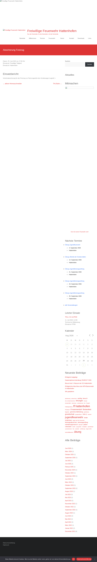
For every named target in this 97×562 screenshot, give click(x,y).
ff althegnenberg (68, 406)
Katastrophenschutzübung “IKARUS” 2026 (78, 380)
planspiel (81, 424)
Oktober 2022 (69, 507)
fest (84, 403)
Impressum (6, 545)
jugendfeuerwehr (74, 417)
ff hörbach (67, 409)
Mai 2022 (68, 519)
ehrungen (79, 401)
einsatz (85, 400)
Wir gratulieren (69, 391)
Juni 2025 (68, 464)
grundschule (69, 414)
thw (73, 428)
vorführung (82, 428)
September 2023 (70, 488)
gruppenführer (78, 414)
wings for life (89, 428)
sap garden (78, 426)
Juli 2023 (68, 494)
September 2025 (70, 457)
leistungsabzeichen (71, 422)
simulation (84, 426)
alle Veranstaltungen (71, 305)
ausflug (80, 398)
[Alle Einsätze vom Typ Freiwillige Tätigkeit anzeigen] (22, 63)
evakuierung (80, 403)
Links (89, 38)
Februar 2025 (69, 467)
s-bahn (73, 426)
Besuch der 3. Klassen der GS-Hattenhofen (78, 383)
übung (77, 431)
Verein (62, 38)
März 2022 (68, 525)
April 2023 (68, 500)
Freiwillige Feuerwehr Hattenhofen (52, 31)
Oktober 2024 (69, 473)
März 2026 (68, 451)
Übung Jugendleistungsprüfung (74, 269)
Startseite (22, 38)
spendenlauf (90, 426)
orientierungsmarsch (71, 424)
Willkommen (32, 38)
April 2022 (68, 522)
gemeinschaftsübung (76, 412)
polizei (85, 424)
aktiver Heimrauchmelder (12, 83)
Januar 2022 (69, 528)
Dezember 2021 (70, 531)
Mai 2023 (68, 497)
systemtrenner (68, 428)
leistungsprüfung (83, 422)
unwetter (77, 428)
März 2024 (68, 482)
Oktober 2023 (69, 485)
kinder (86, 417)
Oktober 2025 (69, 454)
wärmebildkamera (69, 432)
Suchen (67, 61)
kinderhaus (68, 420)
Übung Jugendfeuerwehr (72, 245)
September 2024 (70, 476)
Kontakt (71, 38)
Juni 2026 (68, 448)
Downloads (81, 38)
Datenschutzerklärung (9, 543)
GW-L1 (85, 414)
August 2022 (69, 513)
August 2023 (69, 491)
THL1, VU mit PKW (71, 317)
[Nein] (95, 559)
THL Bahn (57, 83)
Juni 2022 (68, 516)
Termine (42, 38)
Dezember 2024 (70, 470)
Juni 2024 (68, 479)
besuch (85, 398)
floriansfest (87, 409)
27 (67, 344)
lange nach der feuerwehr (78, 420)
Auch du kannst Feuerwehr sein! (79, 231)
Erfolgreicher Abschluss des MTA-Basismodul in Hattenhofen (79, 387)
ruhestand (68, 426)
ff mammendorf (76, 409)
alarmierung (67, 398)
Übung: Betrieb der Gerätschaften (75, 257)
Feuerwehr (52, 38)
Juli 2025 (68, 460)
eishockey (74, 403)
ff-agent (88, 403)
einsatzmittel (68, 403)
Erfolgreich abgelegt (71, 377)
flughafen (67, 412)
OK (73, 559)
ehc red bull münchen (70, 400)
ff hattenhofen (81, 406)
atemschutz (74, 398)
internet (89, 414)
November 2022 (70, 503)
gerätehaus (86, 412)
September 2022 (70, 510)
